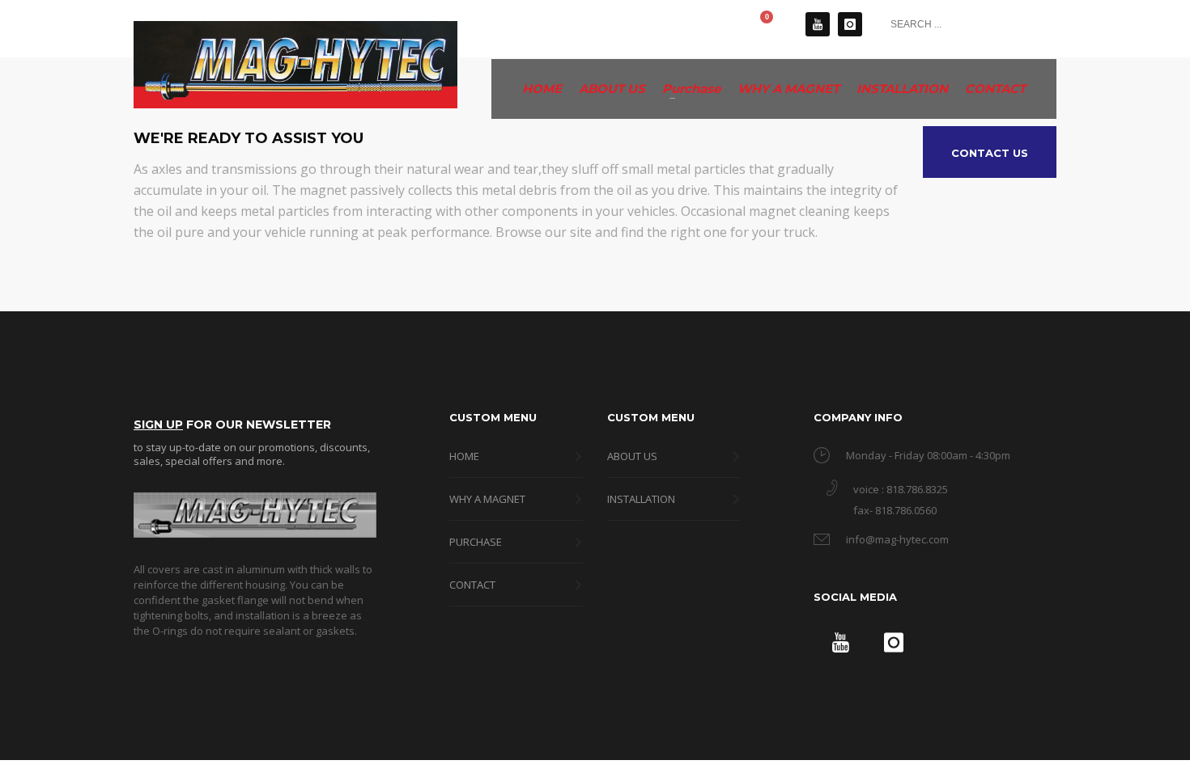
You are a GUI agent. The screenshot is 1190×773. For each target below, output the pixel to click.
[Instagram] (850, 24)
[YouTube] (817, 24)
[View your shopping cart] (776, 24)
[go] (1040, 23)
